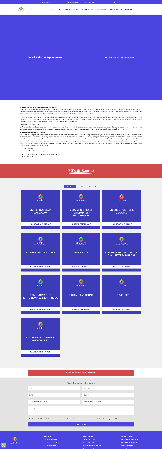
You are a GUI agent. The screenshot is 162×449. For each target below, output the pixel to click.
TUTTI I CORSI (69, 186)
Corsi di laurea (113, 57)
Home (106, 57)
